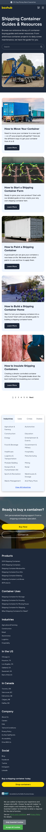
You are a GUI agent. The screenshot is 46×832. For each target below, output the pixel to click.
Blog (3, 756)
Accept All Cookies (13, 827)
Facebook (5, 760)
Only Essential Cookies (14, 822)
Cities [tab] (29, 419)
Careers (4, 721)
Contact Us (23, 534)
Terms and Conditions (18, 814)
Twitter (4, 763)
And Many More (31, 481)
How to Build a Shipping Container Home (19, 308)
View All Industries (23, 487)
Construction (9, 434)
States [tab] (39, 419)
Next (31, 397)
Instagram (5, 767)
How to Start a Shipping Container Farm (18, 189)
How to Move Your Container (21, 128)
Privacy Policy (35, 814)
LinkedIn (5, 770)
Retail (27, 467)
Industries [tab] (8, 419)
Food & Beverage (11, 445)
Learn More (12, 148)
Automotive (29, 427)
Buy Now (23, 527)
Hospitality (29, 452)
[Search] (41, 47)
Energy (7, 438)
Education (29, 434)
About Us (5, 717)
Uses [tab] (20, 419)
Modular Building (11, 463)
